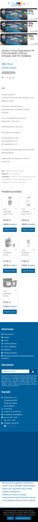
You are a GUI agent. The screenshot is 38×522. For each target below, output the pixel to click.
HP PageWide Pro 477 (23, 179)
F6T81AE (13, 176)
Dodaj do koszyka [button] (9, 230)
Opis (3, 88)
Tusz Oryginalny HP (20, 182)
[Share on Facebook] (7, 78)
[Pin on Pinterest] (13, 78)
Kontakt (6, 337)
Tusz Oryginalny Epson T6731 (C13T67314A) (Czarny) (27, 214)
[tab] (19, 88)
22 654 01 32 (8, 412)
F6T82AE (19, 176)
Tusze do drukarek (14, 174)
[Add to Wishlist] (3, 78)
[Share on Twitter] (10, 78)
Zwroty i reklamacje (10, 346)
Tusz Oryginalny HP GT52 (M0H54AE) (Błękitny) (25, 255)
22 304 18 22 (17, 412)
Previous (2, 26)
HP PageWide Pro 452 (8, 179)
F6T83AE (26, 176)
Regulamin (7, 350)
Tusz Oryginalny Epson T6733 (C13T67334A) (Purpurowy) (9, 214)
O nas (6, 340)
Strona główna (8, 334)
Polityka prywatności (10, 353)
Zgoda (10, 518)
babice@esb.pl (17, 414)
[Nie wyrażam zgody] (35, 515)
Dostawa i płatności (10, 343)
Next (36, 26)
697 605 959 (8, 409)
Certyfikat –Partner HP (11, 423)
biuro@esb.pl (8, 414)
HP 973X (32, 176)
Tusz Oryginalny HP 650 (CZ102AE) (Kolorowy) (7, 255)
